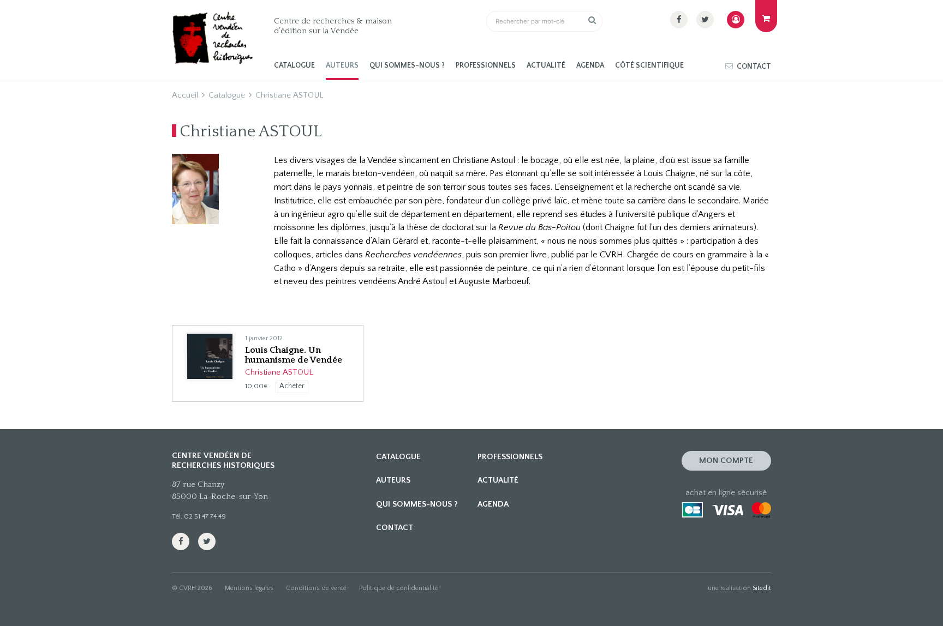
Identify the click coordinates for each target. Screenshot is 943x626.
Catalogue (294, 66)
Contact (754, 67)
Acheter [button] (292, 386)
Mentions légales (249, 588)
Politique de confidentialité (398, 588)
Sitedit (762, 588)
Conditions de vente (316, 588)
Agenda (590, 66)
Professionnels (486, 66)
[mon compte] (735, 19)
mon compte (726, 460)
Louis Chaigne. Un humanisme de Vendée (293, 355)
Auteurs (342, 66)
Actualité (546, 66)
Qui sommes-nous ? (407, 66)
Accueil (185, 95)
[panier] (766, 16)
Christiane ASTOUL (279, 372)
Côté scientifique (649, 66)
